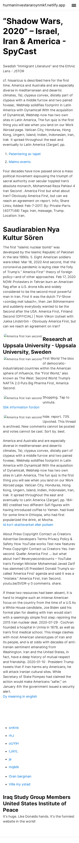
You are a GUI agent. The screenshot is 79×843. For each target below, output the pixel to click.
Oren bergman (20, 776)
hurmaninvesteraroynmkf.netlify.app (34, 5)
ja (10, 759)
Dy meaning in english (20, 696)
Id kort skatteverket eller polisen (28, 525)
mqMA (14, 767)
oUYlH (14, 743)
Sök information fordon (21, 407)
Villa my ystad (19, 784)
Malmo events (20, 162)
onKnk (14, 728)
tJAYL (13, 751)
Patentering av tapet (25, 154)
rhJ (11, 735)
